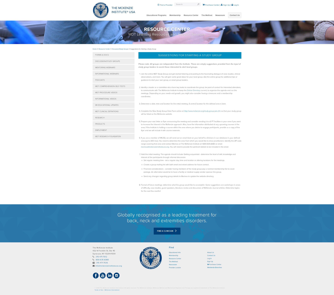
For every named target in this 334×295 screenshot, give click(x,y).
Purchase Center (212, 5)
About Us (210, 252)
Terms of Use (99, 290)
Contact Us (235, 15)
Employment (101, 130)
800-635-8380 (102, 260)
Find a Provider (165, 5)
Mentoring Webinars (105, 67)
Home (95, 49)
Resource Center (191, 15)
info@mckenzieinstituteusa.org (108, 266)
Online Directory (193, 90)
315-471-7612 (101, 257)
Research (100, 118)
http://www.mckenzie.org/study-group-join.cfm (202, 111)
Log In (236, 5)
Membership (175, 15)
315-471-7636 (102, 263)
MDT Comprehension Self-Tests (110, 86)
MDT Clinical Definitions (106, 111)
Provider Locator (175, 268)
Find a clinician (165, 231)
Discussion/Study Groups (120, 49)
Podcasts (100, 80)
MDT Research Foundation (108, 136)
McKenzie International (112, 290)
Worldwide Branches (214, 267)
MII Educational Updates (106, 105)
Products (100, 124)
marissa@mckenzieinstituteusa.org (155, 147)
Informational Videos (105, 99)
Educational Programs (156, 15)
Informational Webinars (107, 74)
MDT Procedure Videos (106, 92)
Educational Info (175, 252)
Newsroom (220, 15)
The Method (206, 15)
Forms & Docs (102, 55)
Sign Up (226, 5)
